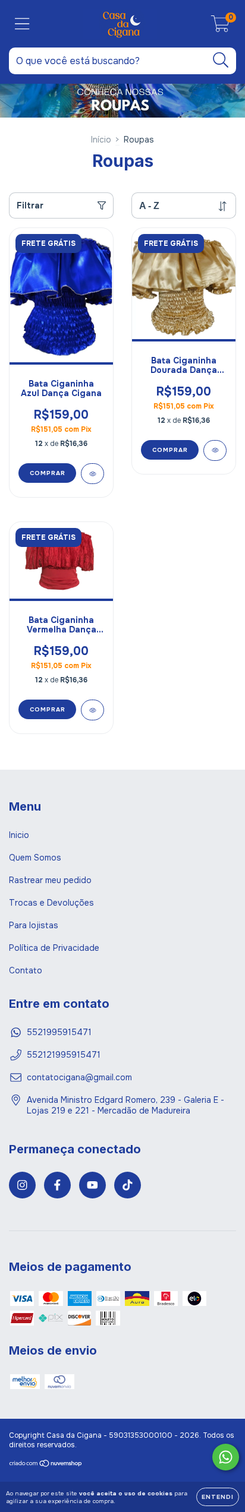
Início (101, 139)
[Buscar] (221, 60)
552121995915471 (63, 1054)
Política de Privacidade (54, 947)
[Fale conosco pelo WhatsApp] (225, 1457)
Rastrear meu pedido (50, 880)
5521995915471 (59, 1032)
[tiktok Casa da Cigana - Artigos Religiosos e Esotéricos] (127, 1185)
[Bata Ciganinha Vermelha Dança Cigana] (92, 710)
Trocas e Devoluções (51, 902)
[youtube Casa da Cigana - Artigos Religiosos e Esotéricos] (92, 1185)
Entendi (218, 1497)
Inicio (19, 835)
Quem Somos (35, 857)
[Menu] (22, 24)
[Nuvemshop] (46, 1465)
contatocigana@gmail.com (79, 1077)
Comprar (47, 473)
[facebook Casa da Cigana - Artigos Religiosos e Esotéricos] (57, 1185)
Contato (25, 970)
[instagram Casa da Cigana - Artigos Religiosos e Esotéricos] (22, 1185)
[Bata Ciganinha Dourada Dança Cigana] (215, 450)
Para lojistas (33, 925)
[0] (220, 26)
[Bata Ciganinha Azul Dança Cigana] (92, 473)
